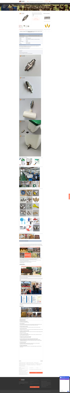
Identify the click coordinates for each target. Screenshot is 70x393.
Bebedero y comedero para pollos (44, 385)
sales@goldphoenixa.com (33, 1)
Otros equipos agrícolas (43, 386)
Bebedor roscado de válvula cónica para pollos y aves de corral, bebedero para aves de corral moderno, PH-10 (47, 21)
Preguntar (35, 18)
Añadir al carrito (35, 19)
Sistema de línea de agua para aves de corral (45, 382)
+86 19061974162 (41, 1)
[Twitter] (48, 3)
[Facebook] (19, 384)
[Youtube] (49, 3)
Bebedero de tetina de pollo (44, 381)
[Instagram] (50, 3)
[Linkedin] (47, 3)
